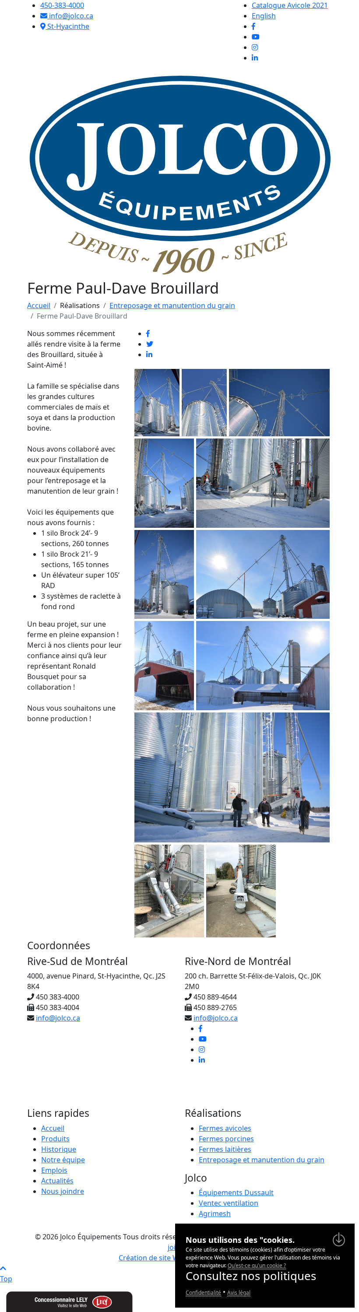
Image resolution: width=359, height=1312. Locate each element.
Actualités (57, 1181)
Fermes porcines (226, 1139)
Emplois (54, 1170)
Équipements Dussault (236, 1192)
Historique (58, 1149)
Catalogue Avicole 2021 (290, 5)
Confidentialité (203, 1292)
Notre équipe (63, 1160)
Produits (55, 1139)
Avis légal (238, 1292)
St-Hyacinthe (67, 26)
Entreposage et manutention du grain (172, 305)
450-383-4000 (62, 5)
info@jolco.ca (70, 16)
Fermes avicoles (225, 1128)
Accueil (38, 305)
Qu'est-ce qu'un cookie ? (257, 1265)
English (264, 16)
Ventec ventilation (228, 1203)
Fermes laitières (225, 1149)
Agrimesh (215, 1213)
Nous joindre (62, 1191)
